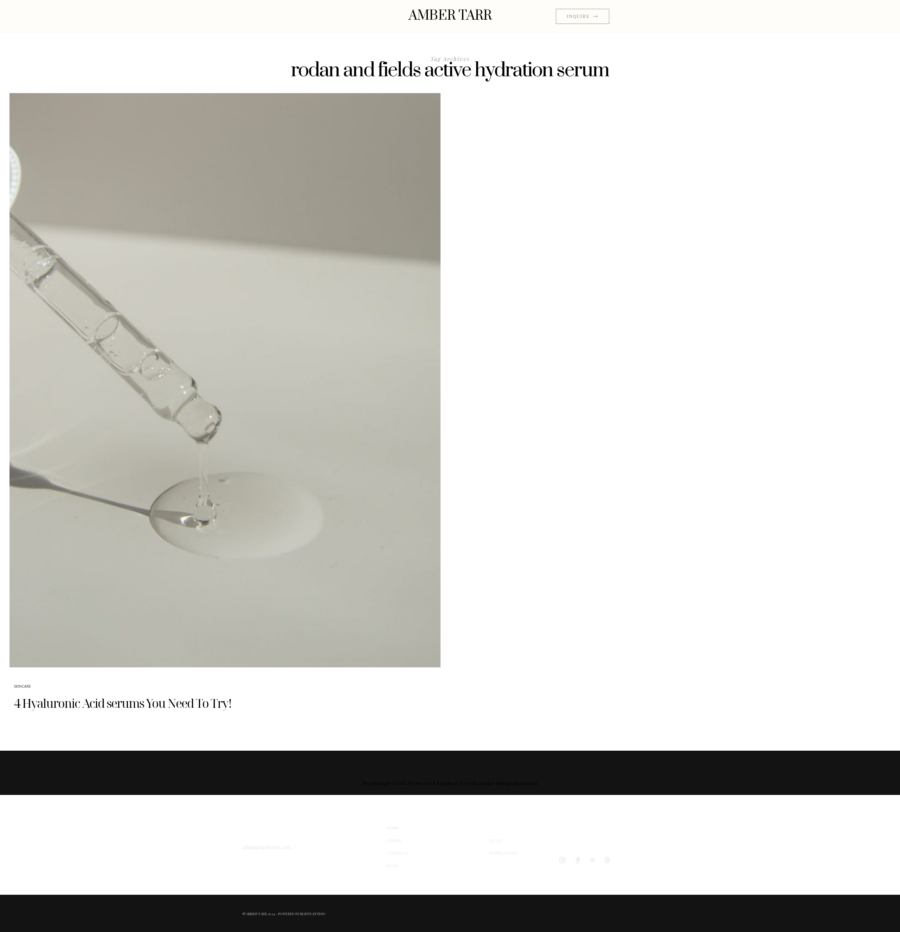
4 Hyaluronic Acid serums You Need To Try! (122, 703)
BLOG (302, 16)
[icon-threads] (609, 860)
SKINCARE (22, 686)
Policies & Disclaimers (349, 16)
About (537, 16)
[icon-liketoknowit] (594, 860)
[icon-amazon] (579, 860)
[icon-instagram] (564, 860)
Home (280, 16)
